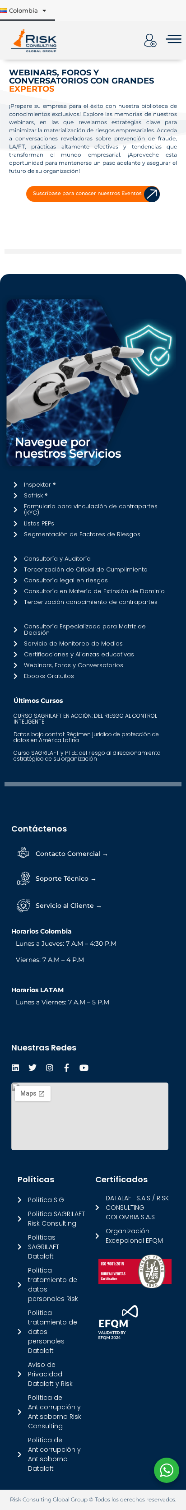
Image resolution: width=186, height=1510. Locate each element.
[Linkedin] (15, 1068)
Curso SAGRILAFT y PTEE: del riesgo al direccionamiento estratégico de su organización (87, 755)
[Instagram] (50, 1068)
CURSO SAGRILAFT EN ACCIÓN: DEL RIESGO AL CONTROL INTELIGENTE (85, 718)
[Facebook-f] (67, 1068)
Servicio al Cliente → (69, 905)
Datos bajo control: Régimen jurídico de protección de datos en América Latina (86, 737)
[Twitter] (32, 1068)
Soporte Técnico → (66, 878)
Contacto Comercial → (72, 854)
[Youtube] (84, 1068)
